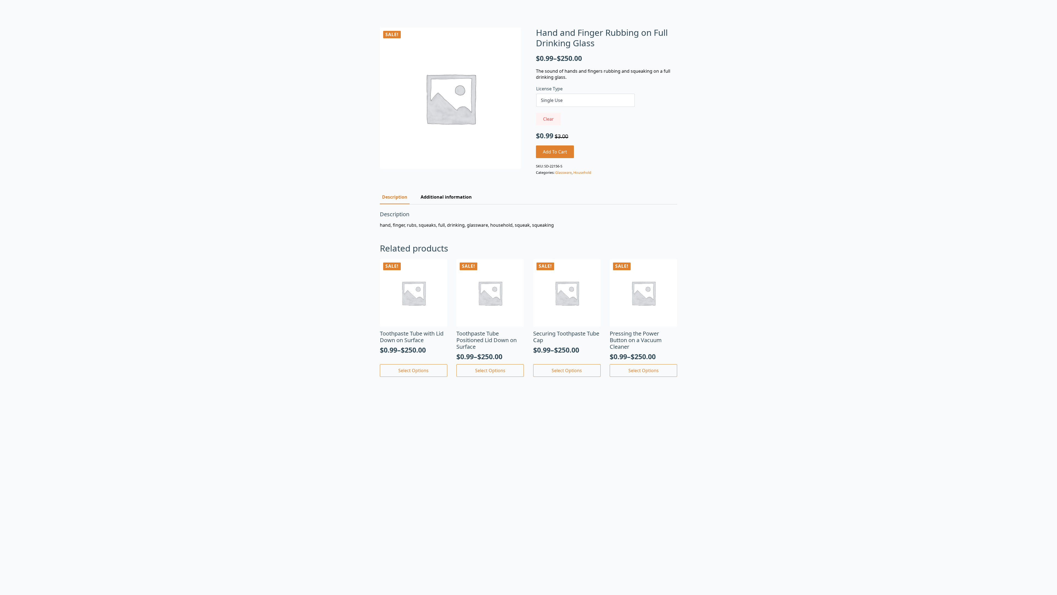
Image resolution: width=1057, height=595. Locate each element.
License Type (549, 88)
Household (582, 172)
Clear (548, 119)
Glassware (563, 172)
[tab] (395, 197)
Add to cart (555, 152)
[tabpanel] (528, 219)
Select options (413, 370)
